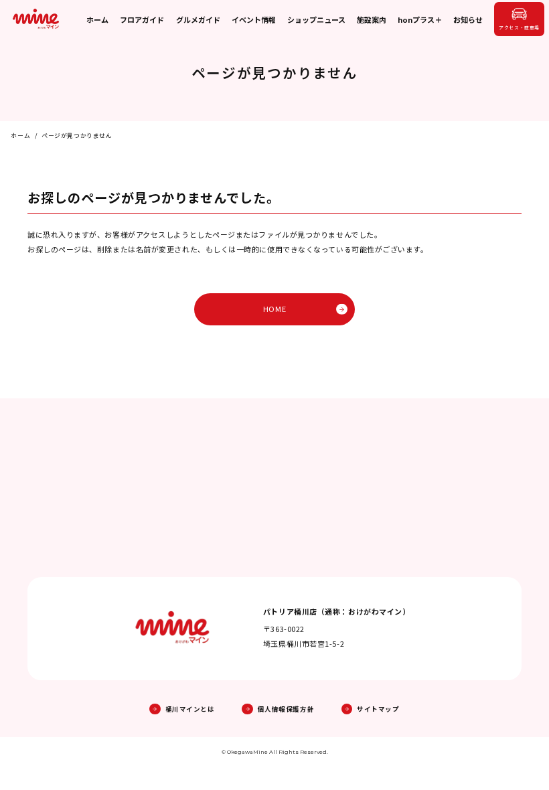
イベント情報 (254, 19)
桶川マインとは (189, 709)
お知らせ (468, 19)
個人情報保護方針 (286, 709)
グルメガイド (198, 19)
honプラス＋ (420, 19)
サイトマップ (378, 709)
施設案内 (371, 19)
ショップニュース (316, 19)
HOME (274, 308)
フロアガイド (142, 19)
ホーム (97, 19)
